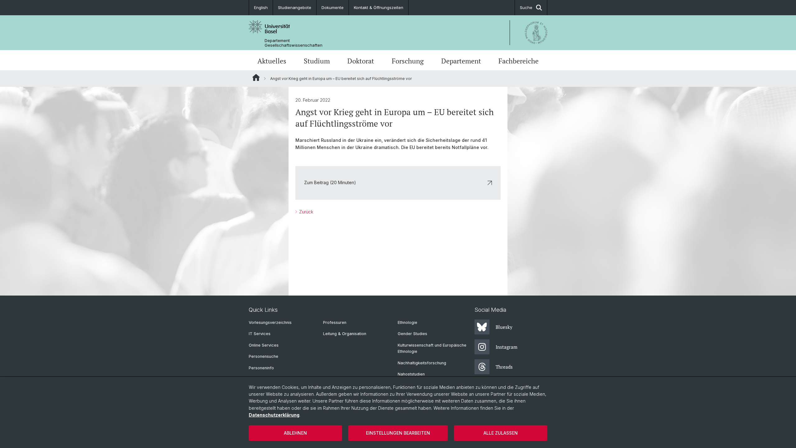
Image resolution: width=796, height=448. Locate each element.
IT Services (260, 333)
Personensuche (263, 356)
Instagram (506, 347)
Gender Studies (412, 333)
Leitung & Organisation (344, 333)
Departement (461, 60)
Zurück (305, 211)
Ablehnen (295, 433)
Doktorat (360, 60)
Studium (317, 60)
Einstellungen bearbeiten (398, 433)
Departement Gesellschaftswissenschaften (293, 43)
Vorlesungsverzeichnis (270, 322)
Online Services (264, 345)
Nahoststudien (411, 374)
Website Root (256, 77)
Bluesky (504, 327)
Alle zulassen (501, 433)
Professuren (334, 322)
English (261, 7)
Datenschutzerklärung (274, 415)
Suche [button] (526, 7)
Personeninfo (261, 368)
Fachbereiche (518, 60)
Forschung (408, 60)
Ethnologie (407, 322)
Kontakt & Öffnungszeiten (378, 7)
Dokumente (333, 7)
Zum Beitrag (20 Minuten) (330, 182)
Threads (504, 367)
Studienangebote (294, 7)
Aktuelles (271, 60)
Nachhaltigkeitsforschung (422, 363)
